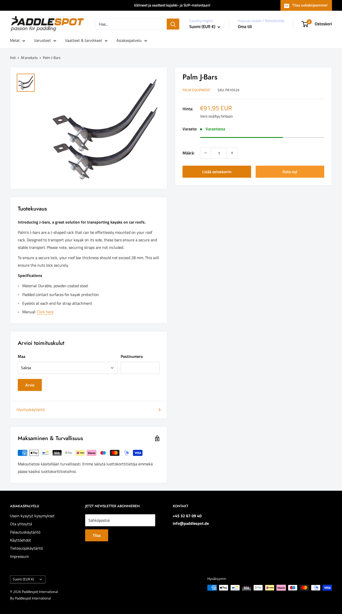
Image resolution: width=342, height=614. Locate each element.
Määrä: (189, 153)
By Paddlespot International (30, 598)
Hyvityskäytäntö (31, 409)
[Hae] (173, 24)
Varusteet (42, 40)
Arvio (29, 385)
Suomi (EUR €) (23, 579)
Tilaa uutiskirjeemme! (309, 5)
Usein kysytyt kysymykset (32, 516)
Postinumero (132, 356)
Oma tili (245, 26)
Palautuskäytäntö (25, 532)
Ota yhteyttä (21, 524)
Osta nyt (289, 171)
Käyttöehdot (20, 540)
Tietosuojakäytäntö (26, 548)
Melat (15, 40)
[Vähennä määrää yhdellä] (205, 153)
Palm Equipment (196, 89)
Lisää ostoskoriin (217, 171)
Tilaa (97, 535)
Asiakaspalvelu (129, 40)
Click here (45, 312)
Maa (21, 356)
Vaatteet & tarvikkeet (83, 40)
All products (29, 57)
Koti (13, 57)
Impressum (19, 556)
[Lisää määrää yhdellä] (232, 153)
